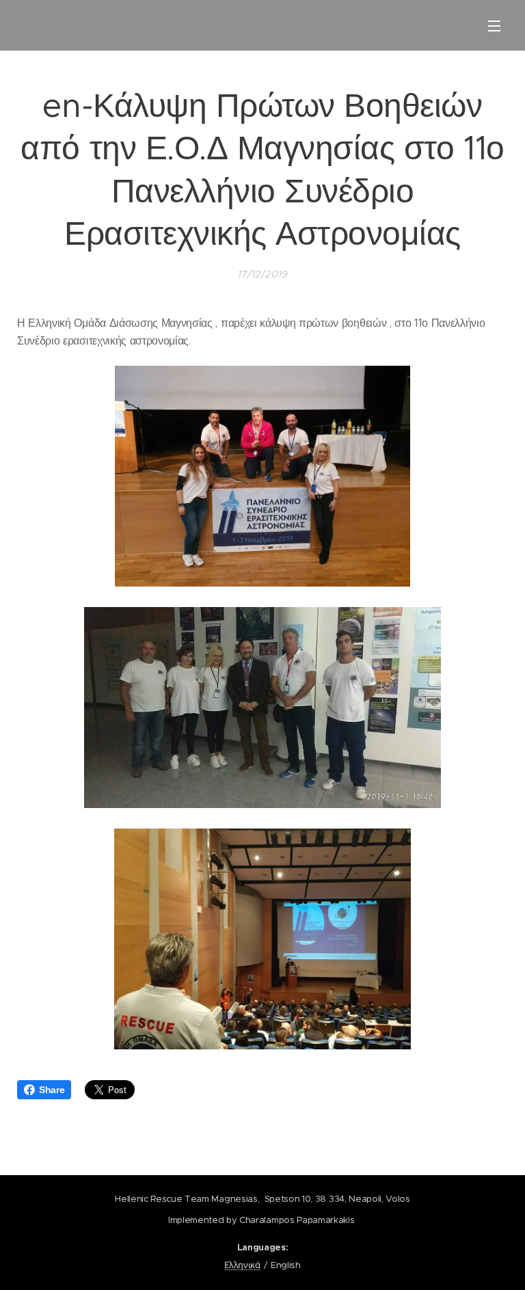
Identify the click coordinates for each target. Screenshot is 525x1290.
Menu (494, 25)
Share (51, 1089)
